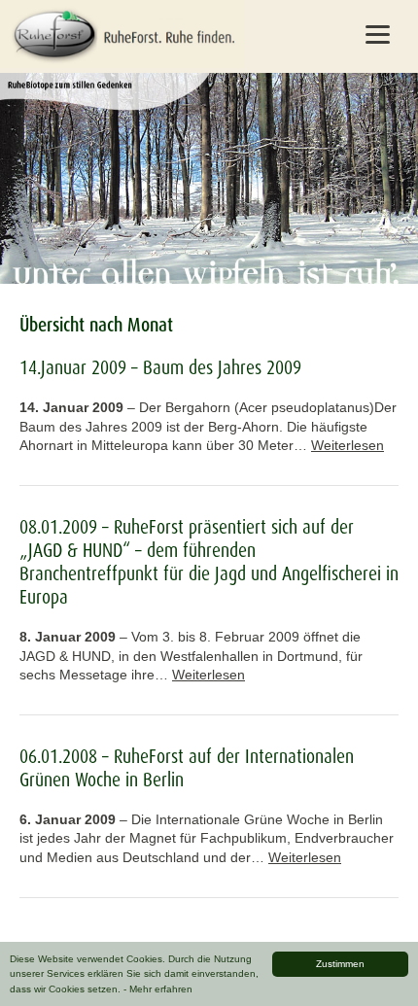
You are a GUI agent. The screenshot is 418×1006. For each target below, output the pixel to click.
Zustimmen (340, 963)
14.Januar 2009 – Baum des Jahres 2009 (160, 367)
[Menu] (378, 34)
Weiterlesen (347, 445)
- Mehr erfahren (157, 989)
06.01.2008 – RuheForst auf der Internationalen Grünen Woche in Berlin (186, 768)
